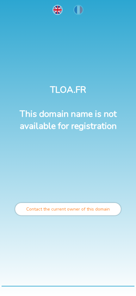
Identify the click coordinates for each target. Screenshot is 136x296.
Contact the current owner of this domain (68, 209)
